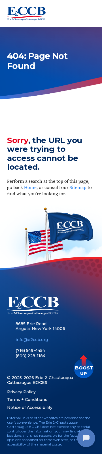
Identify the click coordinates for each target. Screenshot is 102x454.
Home (30, 187)
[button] (84, 368)
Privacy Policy (21, 391)
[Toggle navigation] (90, 14)
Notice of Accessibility (29, 407)
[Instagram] (39, 367)
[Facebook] (9, 367)
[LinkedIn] (19, 367)
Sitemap (78, 187)
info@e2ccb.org (32, 339)
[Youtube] (29, 367)
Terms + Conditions (27, 399)
